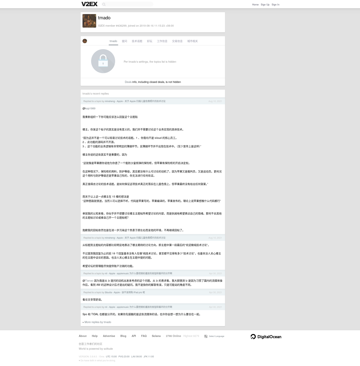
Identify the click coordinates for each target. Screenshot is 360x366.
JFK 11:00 (149, 356)
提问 (124, 41)
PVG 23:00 (124, 356)
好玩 (149, 41)
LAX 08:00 (136, 356)
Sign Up (265, 4)
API (134, 336)
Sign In (275, 4)
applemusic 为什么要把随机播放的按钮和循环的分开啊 (144, 273)
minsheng (110, 101)
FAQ (144, 336)
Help (95, 336)
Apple (120, 101)
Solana (156, 336)
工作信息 (162, 41)
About (83, 336)
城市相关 (192, 41)
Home (255, 4)
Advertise (109, 336)
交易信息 (177, 41)
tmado (113, 41)
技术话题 (137, 41)
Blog (123, 336)
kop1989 (90, 108)
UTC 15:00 (111, 356)
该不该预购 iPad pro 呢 (133, 292)
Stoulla (108, 292)
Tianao (89, 280)
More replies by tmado (98, 322)
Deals (128, 82)
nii (106, 273)
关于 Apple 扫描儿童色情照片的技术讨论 (145, 101)
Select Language (215, 335)
